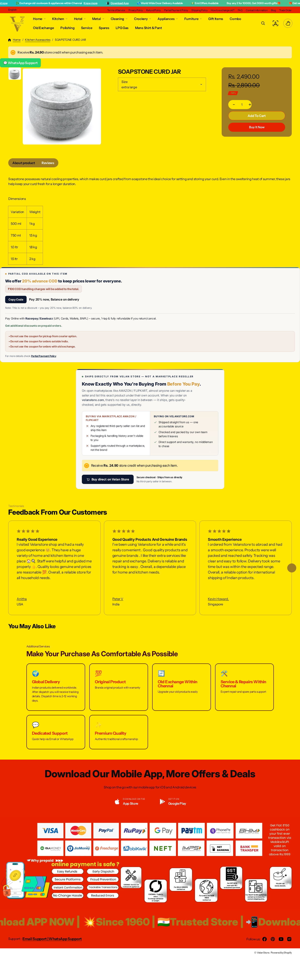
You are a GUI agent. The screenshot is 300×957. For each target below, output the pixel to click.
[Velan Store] (17, 23)
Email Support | (35, 939)
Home (17, 40)
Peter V (117, 599)
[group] (14, 73)
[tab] (23, 163)
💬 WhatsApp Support (20, 63)
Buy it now (257, 127)
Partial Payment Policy (43, 356)
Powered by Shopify (281, 952)
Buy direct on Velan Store (110, 479)
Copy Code (15, 299)
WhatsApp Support (65, 939)
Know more (66, 3)
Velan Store (263, 952)
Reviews (48, 163)
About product (23, 163)
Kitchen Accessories (37, 40)
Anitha (22, 599)
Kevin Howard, (218, 599)
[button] (263, 23)
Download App (95, 3)
